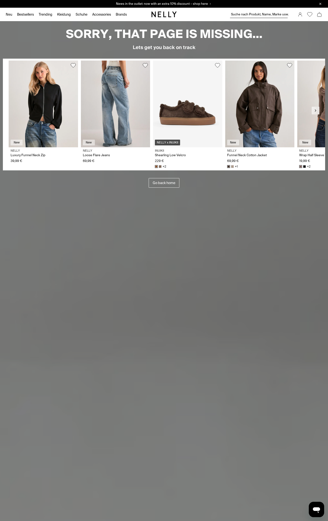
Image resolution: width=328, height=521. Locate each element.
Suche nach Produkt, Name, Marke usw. (259, 14)
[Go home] (164, 14)
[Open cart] (319, 14)
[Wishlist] (310, 14)
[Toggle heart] (73, 65)
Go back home (164, 183)
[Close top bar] (320, 4)
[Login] (300, 14)
